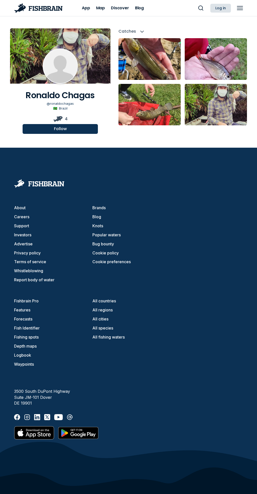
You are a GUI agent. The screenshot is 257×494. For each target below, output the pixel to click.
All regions (102, 309)
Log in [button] (220, 8)
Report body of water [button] (34, 279)
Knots (97, 225)
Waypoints (24, 364)
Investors (22, 234)
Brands (99, 207)
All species (102, 328)
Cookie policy (105, 252)
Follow (60, 129)
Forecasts (23, 318)
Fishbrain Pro (26, 300)
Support (21, 225)
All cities (100, 318)
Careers (21, 216)
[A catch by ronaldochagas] (149, 59)
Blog (96, 216)
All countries (104, 300)
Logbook (22, 355)
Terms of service (30, 261)
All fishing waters (108, 337)
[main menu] (240, 8)
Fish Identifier (27, 328)
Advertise (23, 243)
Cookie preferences (111, 261)
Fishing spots (26, 337)
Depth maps (25, 346)
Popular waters (106, 234)
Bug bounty (103, 243)
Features (22, 309)
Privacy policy (27, 252)
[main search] (200, 8)
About (20, 207)
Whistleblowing (28, 270)
